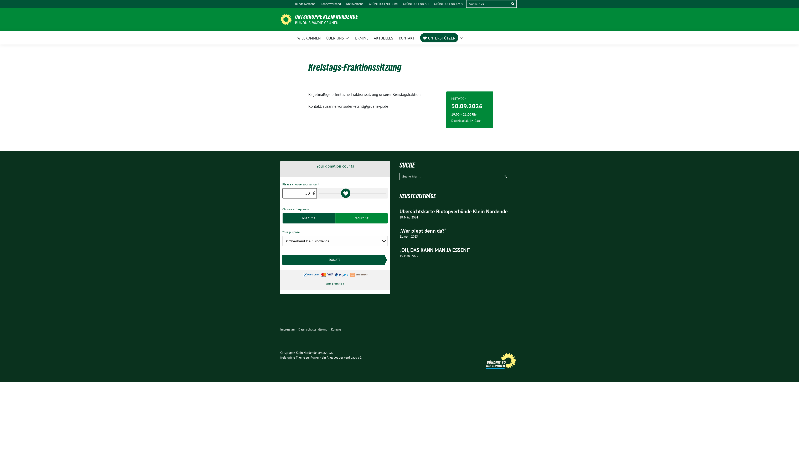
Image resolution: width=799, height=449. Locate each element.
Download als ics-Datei (466, 121)
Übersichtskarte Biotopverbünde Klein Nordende (454, 211)
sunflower (312, 357)
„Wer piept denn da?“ (423, 230)
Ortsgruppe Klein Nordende (326, 17)
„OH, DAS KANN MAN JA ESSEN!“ (435, 250)
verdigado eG (352, 357)
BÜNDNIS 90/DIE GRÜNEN (317, 22)
